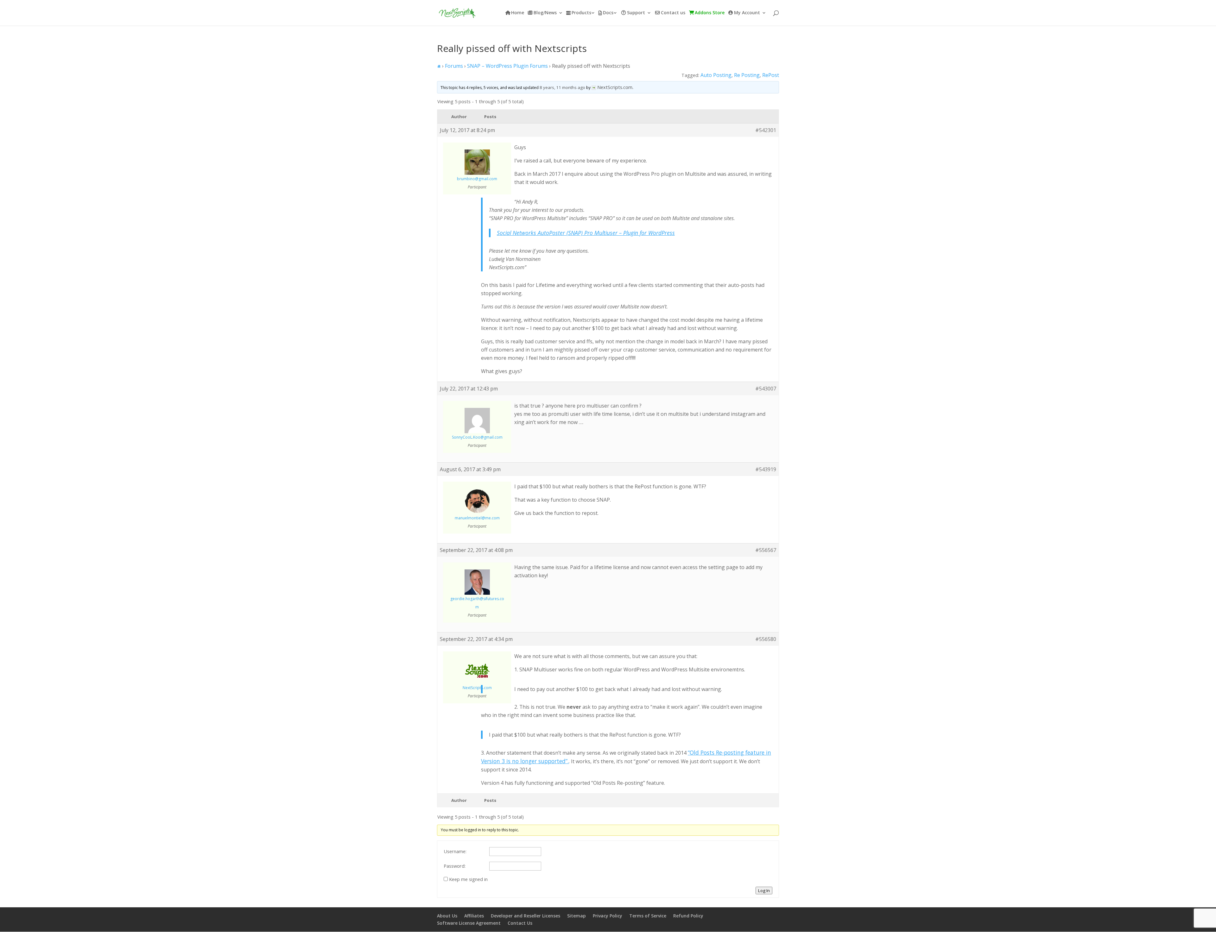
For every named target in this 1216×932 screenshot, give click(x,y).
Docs (608, 13)
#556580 (765, 639)
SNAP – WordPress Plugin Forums (507, 65)
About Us (447, 916)
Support (636, 13)
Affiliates (474, 916)
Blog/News (545, 13)
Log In (764, 890)
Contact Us (520, 923)
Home (517, 13)
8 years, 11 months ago (562, 87)
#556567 (765, 550)
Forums (454, 65)
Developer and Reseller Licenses (525, 916)
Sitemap (576, 916)
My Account (747, 13)
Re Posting (747, 75)
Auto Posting (716, 75)
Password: (455, 866)
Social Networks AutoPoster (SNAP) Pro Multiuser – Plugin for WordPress (586, 233)
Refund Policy (688, 916)
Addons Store (710, 13)
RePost (770, 75)
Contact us (673, 13)
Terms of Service (647, 916)
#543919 (765, 469)
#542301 (765, 130)
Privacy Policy (607, 916)
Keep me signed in (468, 879)
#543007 (765, 388)
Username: (455, 851)
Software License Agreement (469, 923)
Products (581, 13)
